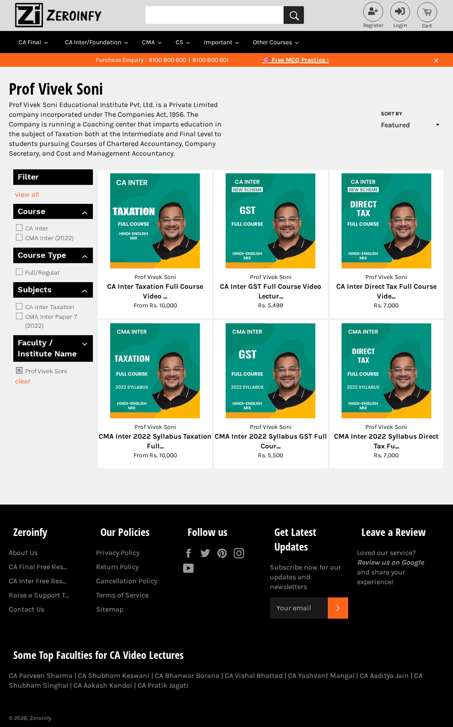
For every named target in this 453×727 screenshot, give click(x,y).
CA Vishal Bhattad (254, 675)
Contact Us (26, 609)
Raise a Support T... (39, 595)
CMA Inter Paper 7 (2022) (50, 321)
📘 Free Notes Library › (295, 60)
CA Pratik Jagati (163, 685)
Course (31, 211)
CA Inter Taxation (48, 306)
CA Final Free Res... (38, 566)
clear (23, 381)
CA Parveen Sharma (41, 675)
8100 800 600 (167, 60)
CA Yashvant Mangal (321, 675)
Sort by (391, 114)
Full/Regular (41, 272)
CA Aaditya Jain (384, 675)
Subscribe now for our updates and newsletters (305, 577)
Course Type (42, 255)
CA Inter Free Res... (37, 581)
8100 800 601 (210, 60)
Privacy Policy (117, 552)
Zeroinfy (40, 718)
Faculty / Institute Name (47, 348)
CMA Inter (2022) (48, 237)
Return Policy (117, 566)
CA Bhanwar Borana (187, 675)
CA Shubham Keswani (114, 675)
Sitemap (109, 609)
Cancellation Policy (126, 581)
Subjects (35, 289)
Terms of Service (122, 595)
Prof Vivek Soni (45, 371)
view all (27, 194)
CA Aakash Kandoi (102, 685)
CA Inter (35, 228)
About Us (23, 552)
